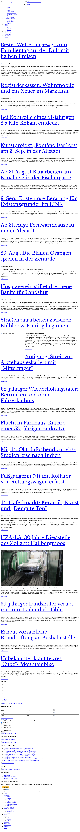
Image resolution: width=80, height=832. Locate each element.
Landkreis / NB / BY (10, 18)
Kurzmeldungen (11, 17)
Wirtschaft (7, 31)
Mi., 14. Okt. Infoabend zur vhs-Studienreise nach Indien (38, 452)
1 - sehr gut (5, 722)
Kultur (6, 25)
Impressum (7, 775)
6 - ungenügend (6, 730)
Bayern (9, 23)
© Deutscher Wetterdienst (7, 718)
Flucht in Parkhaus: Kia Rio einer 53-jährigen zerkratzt (33, 426)
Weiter (5, 699)
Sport (6, 24)
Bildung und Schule (12, 14)
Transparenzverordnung (10, 778)
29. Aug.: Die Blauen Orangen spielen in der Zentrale (36, 256)
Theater (9, 28)
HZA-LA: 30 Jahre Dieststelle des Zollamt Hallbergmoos (35, 540)
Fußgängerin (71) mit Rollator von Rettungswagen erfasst (36, 479)
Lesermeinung (8, 34)
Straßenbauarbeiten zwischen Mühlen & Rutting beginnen (36, 323)
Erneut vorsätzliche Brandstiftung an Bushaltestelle (38, 635)
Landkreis (9, 20)
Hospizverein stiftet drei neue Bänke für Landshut (36, 289)
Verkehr (9, 16)
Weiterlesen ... (4, 77)
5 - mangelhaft (6, 728)
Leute (8, 10)
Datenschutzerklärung (10, 776)
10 (4, 697)
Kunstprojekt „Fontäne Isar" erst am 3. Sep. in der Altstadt (39, 148)
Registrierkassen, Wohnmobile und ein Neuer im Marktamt (37, 88)
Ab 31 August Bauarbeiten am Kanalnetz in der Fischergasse (36, 175)
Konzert (9, 30)
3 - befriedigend (6, 725)
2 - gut (4, 724)
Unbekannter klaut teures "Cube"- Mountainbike (31, 661)
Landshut (29, 6)
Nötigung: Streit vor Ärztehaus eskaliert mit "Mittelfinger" (36, 362)
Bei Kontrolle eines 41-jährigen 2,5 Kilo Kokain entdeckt (37, 120)
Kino (8, 27)
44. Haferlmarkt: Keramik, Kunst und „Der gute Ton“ (40, 505)
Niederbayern (10, 21)
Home (28, 4)
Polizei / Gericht (11, 11)
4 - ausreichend (6, 727)
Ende (5, 700)
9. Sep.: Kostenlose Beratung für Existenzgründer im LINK (39, 201)
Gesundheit (8, 33)
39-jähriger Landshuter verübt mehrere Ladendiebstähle (37, 607)
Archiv (6, 37)
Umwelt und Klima (11, 13)
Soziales (9, 8)
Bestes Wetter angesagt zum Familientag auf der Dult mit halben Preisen (35, 50)
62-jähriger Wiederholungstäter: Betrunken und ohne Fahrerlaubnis (39, 394)
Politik (8, 7)
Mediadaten (8, 35)
